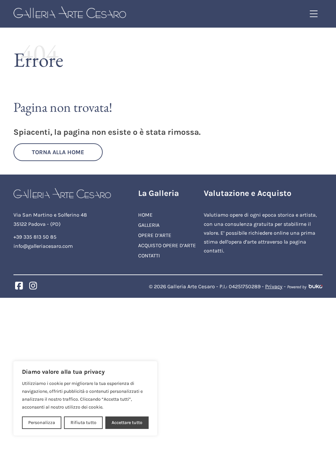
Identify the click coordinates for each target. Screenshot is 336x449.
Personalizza (41, 422)
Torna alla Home (58, 152)
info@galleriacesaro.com (43, 246)
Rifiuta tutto (83, 422)
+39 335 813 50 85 (34, 237)
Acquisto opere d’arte (167, 245)
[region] (85, 398)
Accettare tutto (127, 422)
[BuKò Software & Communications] (315, 286)
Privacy (274, 286)
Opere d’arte (154, 235)
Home (145, 215)
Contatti (149, 255)
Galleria (148, 225)
